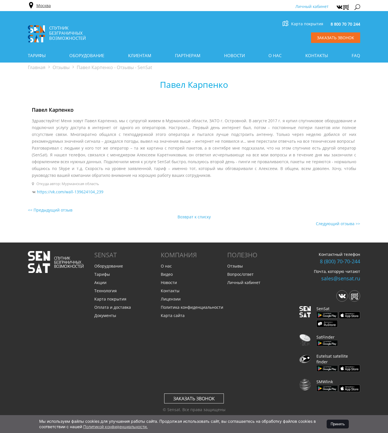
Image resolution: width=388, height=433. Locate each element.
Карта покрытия (307, 23)
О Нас (274, 55)
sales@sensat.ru (340, 278)
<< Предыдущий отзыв (50, 210)
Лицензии (171, 299)
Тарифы (37, 55)
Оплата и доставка (112, 307)
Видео (167, 274)
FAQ (356, 55)
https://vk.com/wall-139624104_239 (70, 191)
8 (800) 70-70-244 (340, 261)
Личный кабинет (312, 6)
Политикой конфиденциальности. (115, 426)
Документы (105, 315)
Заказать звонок (194, 398)
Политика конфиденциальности (192, 307)
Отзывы (235, 266)
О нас (166, 266)
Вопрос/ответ (240, 274)
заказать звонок (335, 37)
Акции (100, 282)
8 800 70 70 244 (345, 24)
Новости (234, 55)
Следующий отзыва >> (338, 223)
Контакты (316, 55)
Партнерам (188, 55)
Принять (338, 424)
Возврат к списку (194, 216)
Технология (105, 290)
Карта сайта (173, 315)
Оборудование (86, 55)
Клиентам (139, 55)
